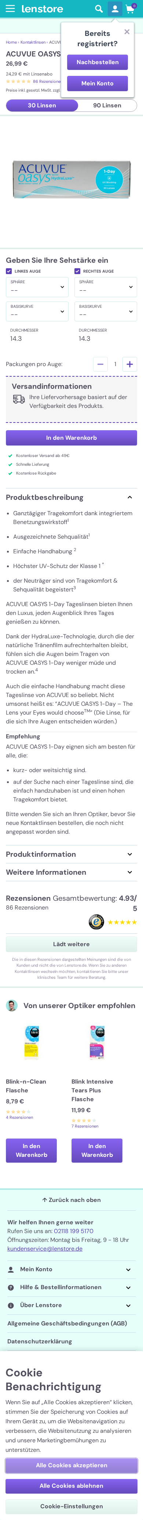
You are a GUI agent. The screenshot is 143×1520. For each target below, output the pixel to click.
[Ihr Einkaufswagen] (129, 8)
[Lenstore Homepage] (56, 9)
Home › (12, 42)
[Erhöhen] (129, 364)
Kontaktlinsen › (34, 42)
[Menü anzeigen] (9, 8)
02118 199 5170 (74, 1231)
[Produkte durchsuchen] (99, 8)
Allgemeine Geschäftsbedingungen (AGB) (67, 1323)
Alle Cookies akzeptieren (71, 1465)
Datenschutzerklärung (39, 1341)
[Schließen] (127, 31)
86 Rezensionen (48, 81)
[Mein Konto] (115, 8)
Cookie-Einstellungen (71, 1506)
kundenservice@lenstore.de (44, 1248)
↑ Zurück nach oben (71, 1200)
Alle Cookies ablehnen (71, 1486)
